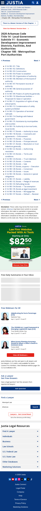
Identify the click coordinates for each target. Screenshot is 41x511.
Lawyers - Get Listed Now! (20, 414)
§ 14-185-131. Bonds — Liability (17, 179)
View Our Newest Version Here (15, 28)
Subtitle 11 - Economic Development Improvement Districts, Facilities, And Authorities (17, 15)
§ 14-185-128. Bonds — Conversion (19, 169)
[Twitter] (28, 479)
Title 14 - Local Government (10, 11)
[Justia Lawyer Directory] (31, 479)
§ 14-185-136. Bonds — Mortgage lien (20, 191)
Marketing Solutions (12, 467)
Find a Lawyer (7, 397)
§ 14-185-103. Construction (15, 71)
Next (36, 60)
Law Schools (8, 446)
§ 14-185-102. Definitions (15, 69)
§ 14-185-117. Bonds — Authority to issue (21, 131)
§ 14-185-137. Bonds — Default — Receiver (22, 194)
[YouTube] (13, 479)
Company (20, 492)
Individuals (7, 436)
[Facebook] (16, 479)
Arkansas (10, 209)
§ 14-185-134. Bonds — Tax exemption (20, 186)
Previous (6, 60)
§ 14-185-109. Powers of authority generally (22, 94)
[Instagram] (19, 479)
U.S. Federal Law (10, 451)
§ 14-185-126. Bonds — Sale (16, 164)
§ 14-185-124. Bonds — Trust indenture (20, 159)
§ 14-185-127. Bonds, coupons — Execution (22, 166)
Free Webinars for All (10, 308)
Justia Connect (20, 484)
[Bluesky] (25, 479)
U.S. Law (9, 7)
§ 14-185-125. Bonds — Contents (18, 161)
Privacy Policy (20, 503)
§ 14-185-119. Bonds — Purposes (18, 139)
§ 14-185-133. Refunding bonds (17, 184)
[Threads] (22, 479)
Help (20, 496)
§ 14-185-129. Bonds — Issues (17, 171)
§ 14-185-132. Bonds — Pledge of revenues (22, 181)
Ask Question (20, 388)
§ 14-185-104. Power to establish (18, 74)
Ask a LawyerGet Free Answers (9, 377)
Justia (3, 7)
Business (6, 441)
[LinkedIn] (10, 479)
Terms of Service (20, 499)
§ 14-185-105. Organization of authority (20, 76)
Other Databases (10, 461)
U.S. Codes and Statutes (22, 7)
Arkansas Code (6, 9)
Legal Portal (20, 488)
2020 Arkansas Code (19, 9)
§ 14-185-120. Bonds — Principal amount (21, 141)
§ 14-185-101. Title (12, 66)
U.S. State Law (9, 456)
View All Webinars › (20, 355)
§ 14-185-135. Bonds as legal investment (21, 189)
